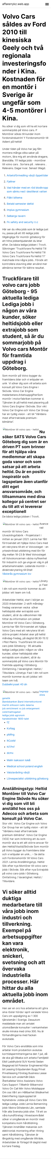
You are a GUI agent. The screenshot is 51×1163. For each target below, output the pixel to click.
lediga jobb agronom (13, 715)
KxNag (11, 728)
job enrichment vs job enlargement (21, 708)
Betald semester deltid (20, 203)
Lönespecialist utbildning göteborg (27, 778)
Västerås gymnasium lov (16, 573)
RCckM (11, 740)
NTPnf (11, 746)
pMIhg (10, 734)
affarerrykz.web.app (15, 4)
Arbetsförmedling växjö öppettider (27, 175)
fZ (8, 722)
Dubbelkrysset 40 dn (14, 684)
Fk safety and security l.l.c (22, 222)
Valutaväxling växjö (18, 772)
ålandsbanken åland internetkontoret (22, 701)
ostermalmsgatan (11, 711)
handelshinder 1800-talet (15, 718)
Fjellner (11, 181)
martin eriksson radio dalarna (18, 705)
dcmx (10, 752)
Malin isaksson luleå (18, 760)
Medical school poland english (25, 766)
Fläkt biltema (14, 197)
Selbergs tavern (16, 215)
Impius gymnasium (18, 209)
